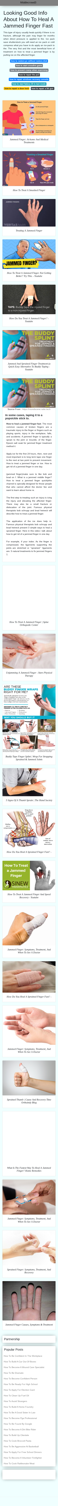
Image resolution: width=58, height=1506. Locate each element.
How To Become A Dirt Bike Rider (20, 1429)
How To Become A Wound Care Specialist (24, 1367)
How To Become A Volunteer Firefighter (23, 1458)
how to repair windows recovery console (29, 79)
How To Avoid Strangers (15, 1401)
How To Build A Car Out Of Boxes (20, 1361)
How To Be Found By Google (18, 1424)
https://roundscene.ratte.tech (36, 409)
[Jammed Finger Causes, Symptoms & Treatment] (29, 1300)
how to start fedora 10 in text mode (29, 84)
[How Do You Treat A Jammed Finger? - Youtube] (29, 299)
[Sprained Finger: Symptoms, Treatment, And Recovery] (29, 1247)
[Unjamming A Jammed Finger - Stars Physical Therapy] (29, 651)
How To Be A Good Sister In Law (19, 1412)
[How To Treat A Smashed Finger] (29, 168)
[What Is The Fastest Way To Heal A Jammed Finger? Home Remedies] (29, 1137)
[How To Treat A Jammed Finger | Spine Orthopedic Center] (29, 591)
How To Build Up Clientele (16, 1435)
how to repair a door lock (17, 88)
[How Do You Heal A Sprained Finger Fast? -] (29, 828)
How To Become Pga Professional (20, 1418)
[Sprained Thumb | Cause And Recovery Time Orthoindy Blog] (29, 1078)
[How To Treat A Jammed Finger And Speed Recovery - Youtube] (29, 875)
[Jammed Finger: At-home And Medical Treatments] (29, 117)
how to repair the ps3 (29, 75)
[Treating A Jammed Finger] (29, 213)
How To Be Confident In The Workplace (23, 1356)
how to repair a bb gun (42, 88)
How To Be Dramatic (14, 1373)
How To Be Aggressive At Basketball (21, 1446)
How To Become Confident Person (20, 1378)
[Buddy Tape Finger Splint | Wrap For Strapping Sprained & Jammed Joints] (29, 718)
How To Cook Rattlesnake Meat (19, 1463)
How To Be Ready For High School (21, 1384)
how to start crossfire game (29, 65)
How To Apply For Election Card (19, 1390)
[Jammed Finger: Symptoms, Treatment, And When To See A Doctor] (29, 925)
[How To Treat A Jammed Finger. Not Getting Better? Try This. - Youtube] (29, 254)
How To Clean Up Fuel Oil (16, 1395)
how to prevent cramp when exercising (29, 70)
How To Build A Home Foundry (18, 1407)
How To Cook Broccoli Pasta (17, 1441)
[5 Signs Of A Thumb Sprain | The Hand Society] (29, 782)
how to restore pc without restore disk (29, 61)
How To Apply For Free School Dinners (23, 1452)
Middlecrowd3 (28, 2)
